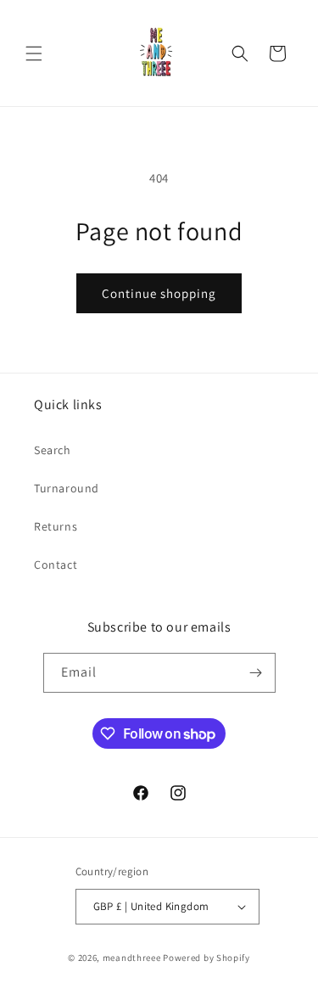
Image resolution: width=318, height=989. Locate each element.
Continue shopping (159, 293)
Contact (55, 564)
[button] (34, 53)
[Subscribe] (256, 673)
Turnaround (66, 488)
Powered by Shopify (206, 958)
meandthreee (132, 958)
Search (52, 450)
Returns (55, 526)
